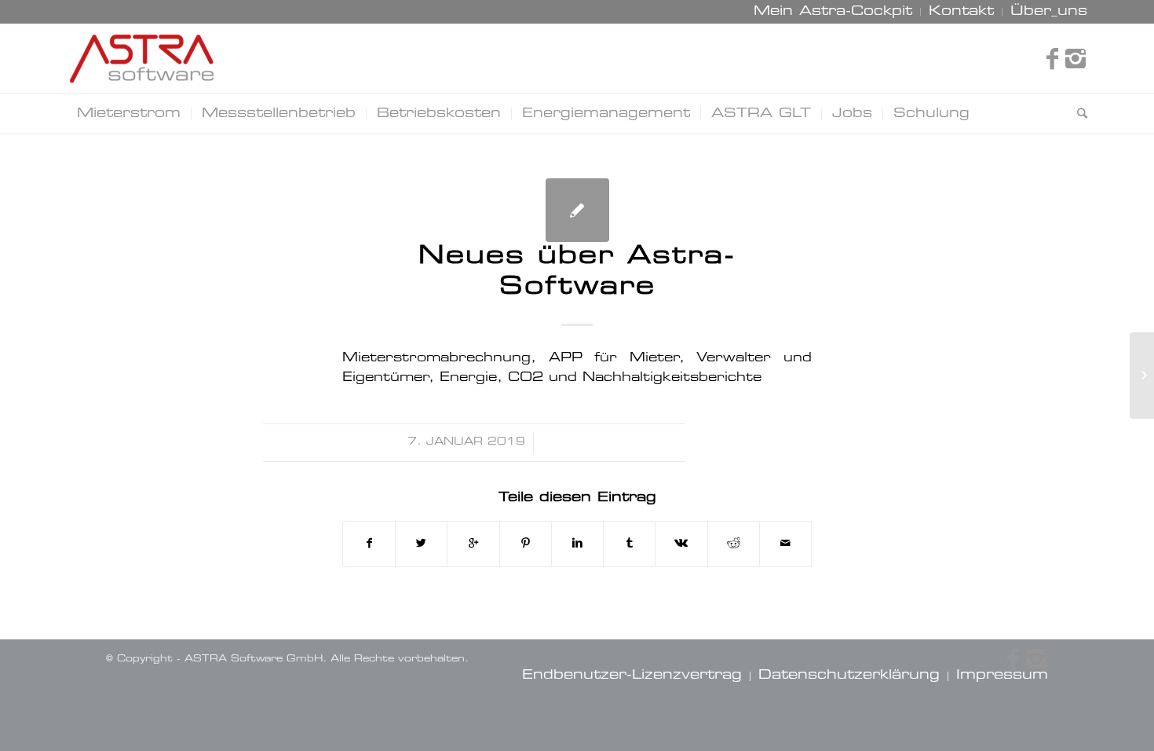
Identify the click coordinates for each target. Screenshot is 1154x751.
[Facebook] (1052, 59)
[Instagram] (1075, 59)
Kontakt (961, 11)
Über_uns (1048, 11)
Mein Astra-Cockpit (833, 11)
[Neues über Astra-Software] (577, 210)
